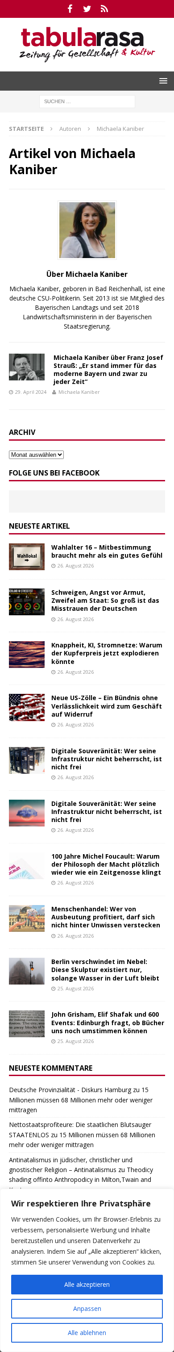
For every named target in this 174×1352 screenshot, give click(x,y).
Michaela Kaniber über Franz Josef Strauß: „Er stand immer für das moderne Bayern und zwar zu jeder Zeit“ (108, 369)
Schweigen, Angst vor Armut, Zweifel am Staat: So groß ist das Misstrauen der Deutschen (105, 600)
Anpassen (87, 1308)
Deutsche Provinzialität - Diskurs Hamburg (70, 1089)
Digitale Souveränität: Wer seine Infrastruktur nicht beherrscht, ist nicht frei (106, 759)
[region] (87, 1270)
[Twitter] (87, 9)
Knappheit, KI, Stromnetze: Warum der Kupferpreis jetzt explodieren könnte (106, 653)
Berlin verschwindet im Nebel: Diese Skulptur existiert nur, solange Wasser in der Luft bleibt (105, 969)
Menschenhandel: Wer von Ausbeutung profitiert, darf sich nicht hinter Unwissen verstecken (105, 917)
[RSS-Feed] (104, 9)
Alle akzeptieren (87, 1284)
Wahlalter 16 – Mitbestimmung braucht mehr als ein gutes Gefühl (106, 551)
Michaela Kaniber (79, 391)
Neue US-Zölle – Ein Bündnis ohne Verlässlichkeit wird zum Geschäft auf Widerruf (106, 705)
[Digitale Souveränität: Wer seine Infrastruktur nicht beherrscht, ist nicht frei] (27, 760)
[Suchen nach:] (87, 100)
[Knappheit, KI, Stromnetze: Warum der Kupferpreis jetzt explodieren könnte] (27, 654)
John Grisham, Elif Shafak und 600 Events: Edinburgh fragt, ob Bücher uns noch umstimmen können (107, 1022)
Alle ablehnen (87, 1332)
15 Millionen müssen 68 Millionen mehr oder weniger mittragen (81, 1099)
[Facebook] (70, 9)
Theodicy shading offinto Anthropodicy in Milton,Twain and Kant (81, 1179)
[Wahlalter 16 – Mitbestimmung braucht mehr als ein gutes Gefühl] (27, 556)
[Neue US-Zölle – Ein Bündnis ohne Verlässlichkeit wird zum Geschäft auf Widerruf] (27, 707)
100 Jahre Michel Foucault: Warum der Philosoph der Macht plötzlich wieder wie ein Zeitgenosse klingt (106, 864)
